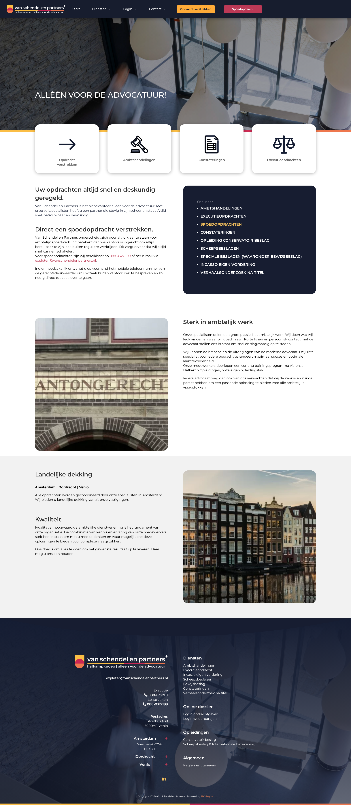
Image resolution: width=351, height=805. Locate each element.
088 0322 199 (120, 256)
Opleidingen (196, 732)
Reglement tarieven (199, 765)
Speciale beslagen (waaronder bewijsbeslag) (251, 256)
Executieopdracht (197, 670)
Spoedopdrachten (221, 224)
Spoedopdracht (243, 9)
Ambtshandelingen (221, 208)
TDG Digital (207, 796)
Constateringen (218, 232)
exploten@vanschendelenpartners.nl (65, 261)
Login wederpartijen (200, 719)
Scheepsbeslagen (220, 248)
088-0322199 (157, 704)
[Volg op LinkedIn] (164, 779)
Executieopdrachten (223, 216)
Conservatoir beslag (199, 740)
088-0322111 (158, 695)
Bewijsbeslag (194, 684)
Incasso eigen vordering (228, 264)
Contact (155, 9)
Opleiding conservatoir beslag (235, 240)
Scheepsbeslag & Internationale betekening (219, 744)
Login (127, 9)
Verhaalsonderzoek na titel (232, 272)
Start (76, 9)
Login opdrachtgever (200, 714)
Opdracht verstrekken (195, 9)
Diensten (99, 9)
